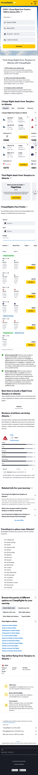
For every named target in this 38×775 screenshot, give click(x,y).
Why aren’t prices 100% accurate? (13, 734)
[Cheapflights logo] (7, 3)
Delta (11, 435)
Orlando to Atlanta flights (9, 625)
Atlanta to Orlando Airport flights (12, 651)
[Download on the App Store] (22, 770)
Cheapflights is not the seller (11, 728)
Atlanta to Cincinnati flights (10, 645)
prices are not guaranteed (9, 722)
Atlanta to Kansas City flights (10, 648)
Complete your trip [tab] (23, 608)
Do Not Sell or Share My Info (19, 761)
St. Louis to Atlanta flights (9, 635)
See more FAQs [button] (19, 520)
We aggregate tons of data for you (13, 731)
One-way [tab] (30, 108)
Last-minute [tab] (20, 108)
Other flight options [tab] (24, 612)
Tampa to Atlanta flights (9, 628)
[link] (16, 198)
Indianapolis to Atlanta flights (11, 633)
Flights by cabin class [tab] (9, 612)
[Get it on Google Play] (15, 770)
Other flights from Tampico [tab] (11, 616)
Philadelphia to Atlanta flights (11, 630)
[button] (21, 12)
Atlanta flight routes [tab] (9, 608)
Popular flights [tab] (26, 616)
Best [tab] (13, 108)
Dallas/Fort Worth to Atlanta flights (12, 638)
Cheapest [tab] (5, 108)
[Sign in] (31, 3)
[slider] (36, 240)
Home (17, 741)
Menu (35, 1)
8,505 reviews (14, 440)
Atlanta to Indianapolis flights (11, 640)
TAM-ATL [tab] (19, 406)
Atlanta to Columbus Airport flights (12, 643)
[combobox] (8, 17)
